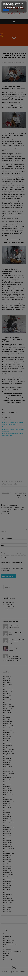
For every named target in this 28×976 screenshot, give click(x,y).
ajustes (20, 7)
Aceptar (6, 10)
